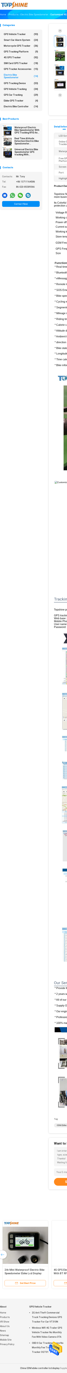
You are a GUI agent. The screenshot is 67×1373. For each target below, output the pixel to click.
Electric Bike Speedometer (21, 76)
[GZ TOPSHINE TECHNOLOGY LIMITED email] (4, 195)
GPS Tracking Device (21, 83)
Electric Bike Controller (21, 106)
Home (3, 1312)
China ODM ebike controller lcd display (40, 1368)
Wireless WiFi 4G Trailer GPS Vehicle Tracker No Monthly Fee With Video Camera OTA (47, 1332)
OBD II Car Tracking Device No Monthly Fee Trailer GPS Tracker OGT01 (47, 1347)
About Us (5, 1326)
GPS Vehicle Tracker (21, 34)
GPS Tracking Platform (21, 51)
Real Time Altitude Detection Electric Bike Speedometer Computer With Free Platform (26, 141)
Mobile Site (6, 1339)
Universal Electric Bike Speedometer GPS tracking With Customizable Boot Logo (26, 152)
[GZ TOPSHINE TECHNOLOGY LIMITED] (14, 5)
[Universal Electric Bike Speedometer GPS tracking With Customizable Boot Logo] (7, 152)
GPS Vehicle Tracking (21, 89)
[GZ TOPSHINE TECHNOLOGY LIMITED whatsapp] (12, 195)
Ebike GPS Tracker (21, 100)
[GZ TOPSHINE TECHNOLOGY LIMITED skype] (28, 195)
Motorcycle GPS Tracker (21, 46)
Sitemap (4, 1335)
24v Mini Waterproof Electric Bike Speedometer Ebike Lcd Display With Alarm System (24, 1273)
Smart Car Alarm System (21, 40)
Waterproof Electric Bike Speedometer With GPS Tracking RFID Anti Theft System (26, 130)
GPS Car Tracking (21, 95)
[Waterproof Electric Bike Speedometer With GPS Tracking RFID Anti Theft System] (7, 130)
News (3, 1330)
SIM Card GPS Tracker (21, 63)
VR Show (4, 1321)
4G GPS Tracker (21, 57)
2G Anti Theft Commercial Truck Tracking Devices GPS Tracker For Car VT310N (47, 1317)
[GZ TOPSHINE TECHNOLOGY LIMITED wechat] (20, 195)
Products (5, 1317)
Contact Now (21, 204)
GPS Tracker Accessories (21, 69)
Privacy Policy (7, 1344)
